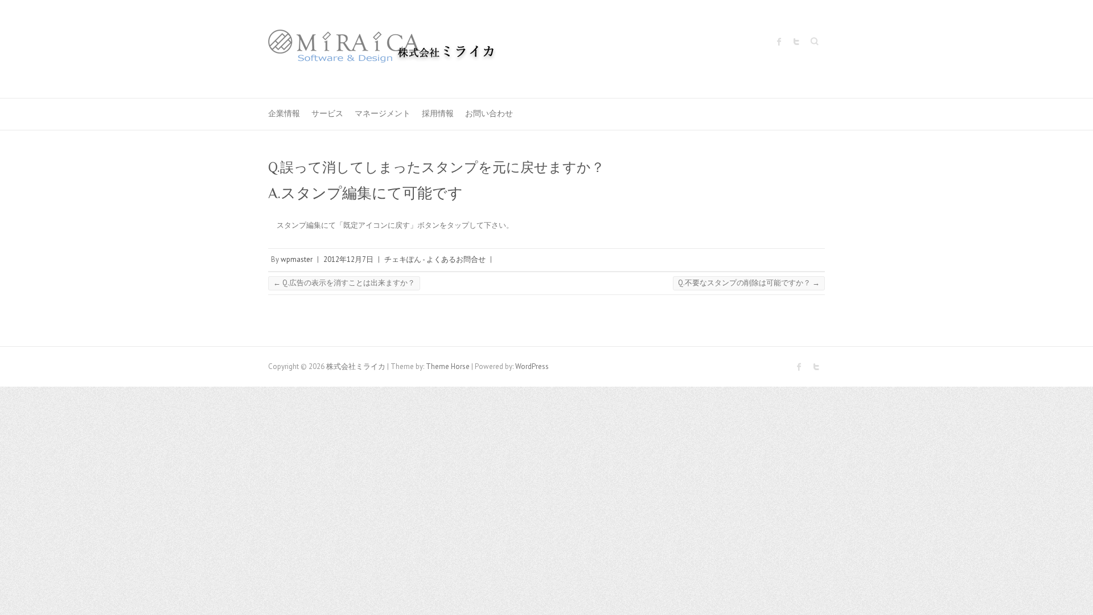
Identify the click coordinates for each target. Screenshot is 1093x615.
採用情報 (438, 113)
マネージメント (382, 113)
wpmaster (297, 259)
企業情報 (284, 113)
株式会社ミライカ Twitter (796, 41)
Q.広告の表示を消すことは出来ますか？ (344, 283)
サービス (327, 113)
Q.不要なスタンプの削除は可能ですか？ (749, 283)
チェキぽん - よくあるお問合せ (435, 259)
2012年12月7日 (348, 259)
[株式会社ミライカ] (382, 49)
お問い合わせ (489, 113)
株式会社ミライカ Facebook (779, 41)
